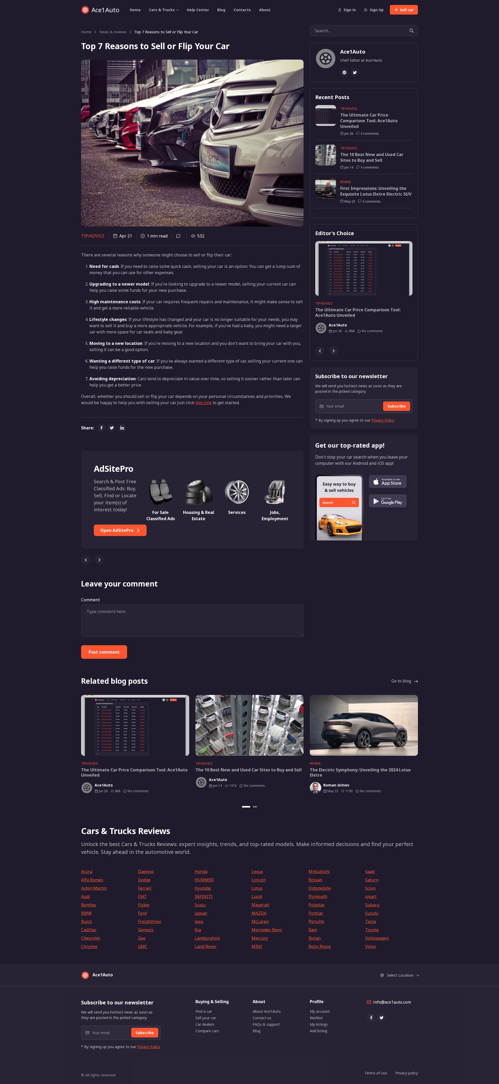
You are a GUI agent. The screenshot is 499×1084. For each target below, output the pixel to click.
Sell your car (205, 1017)
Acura (86, 871)
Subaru (372, 905)
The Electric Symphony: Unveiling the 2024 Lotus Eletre (360, 772)
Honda (201, 871)
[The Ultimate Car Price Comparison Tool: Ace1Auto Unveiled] (363, 268)
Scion (370, 888)
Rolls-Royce (319, 946)
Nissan (315, 880)
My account (320, 1011)
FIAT (142, 896)
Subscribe (397, 406)
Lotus (257, 888)
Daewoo (146, 871)
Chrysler (89, 946)
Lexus (257, 871)
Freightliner (149, 921)
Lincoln (259, 880)
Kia (198, 930)
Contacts (242, 9)
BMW (86, 913)
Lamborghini (207, 938)
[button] (388, 481)
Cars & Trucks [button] (162, 9)
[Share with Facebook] (101, 428)
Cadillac (88, 930)
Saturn (371, 880)
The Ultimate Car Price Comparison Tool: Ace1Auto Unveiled (369, 120)
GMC (142, 946)
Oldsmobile (319, 888)
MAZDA (259, 913)
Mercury (260, 938)
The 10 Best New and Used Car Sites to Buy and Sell (371, 157)
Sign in (350, 9)
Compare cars (207, 1030)
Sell (406, 9)
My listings (319, 1024)
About (265, 9)
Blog (221, 9)
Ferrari (145, 888)
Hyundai (203, 888)
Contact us (262, 1017)
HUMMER (204, 880)
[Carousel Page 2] (255, 807)
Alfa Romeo (92, 880)
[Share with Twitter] (112, 428)
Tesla (370, 921)
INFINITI (204, 896)
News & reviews (113, 31)
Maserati (260, 905)
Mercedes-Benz (267, 930)
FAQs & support (266, 1024)
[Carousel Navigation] (192, 557)
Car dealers (204, 1024)
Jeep (199, 921)
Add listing (318, 1030)
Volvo (370, 946)
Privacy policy (406, 1072)
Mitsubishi (319, 871)
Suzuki (371, 913)
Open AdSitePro (117, 530)
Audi (85, 896)
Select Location (400, 975)
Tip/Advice (92, 236)
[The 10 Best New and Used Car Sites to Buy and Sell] (249, 725)
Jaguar (201, 913)
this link (203, 402)
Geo (142, 938)
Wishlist (316, 1017)
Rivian (314, 938)
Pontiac (315, 913)
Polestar (316, 905)
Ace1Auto (105, 9)
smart (371, 896)
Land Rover (205, 946)
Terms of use (376, 1072)
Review (345, 182)
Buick (86, 921)
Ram (312, 930)
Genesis (146, 930)
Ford (142, 913)
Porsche (316, 921)
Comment (90, 600)
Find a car (203, 1011)
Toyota (371, 930)
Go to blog (401, 681)
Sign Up (377, 9)
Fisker (144, 905)
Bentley (88, 905)
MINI (257, 946)
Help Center (198, 9)
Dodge (144, 880)
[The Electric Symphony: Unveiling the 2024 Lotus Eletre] (364, 725)
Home (135, 9)
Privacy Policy (382, 420)
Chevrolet (90, 938)
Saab (370, 871)
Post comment (104, 652)
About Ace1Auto (267, 1011)
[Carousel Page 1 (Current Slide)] (246, 807)
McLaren (260, 921)
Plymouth (317, 896)
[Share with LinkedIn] (122, 428)
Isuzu (200, 905)
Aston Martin (94, 888)
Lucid (257, 896)
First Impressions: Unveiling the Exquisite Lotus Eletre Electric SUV (375, 191)
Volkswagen (377, 938)
